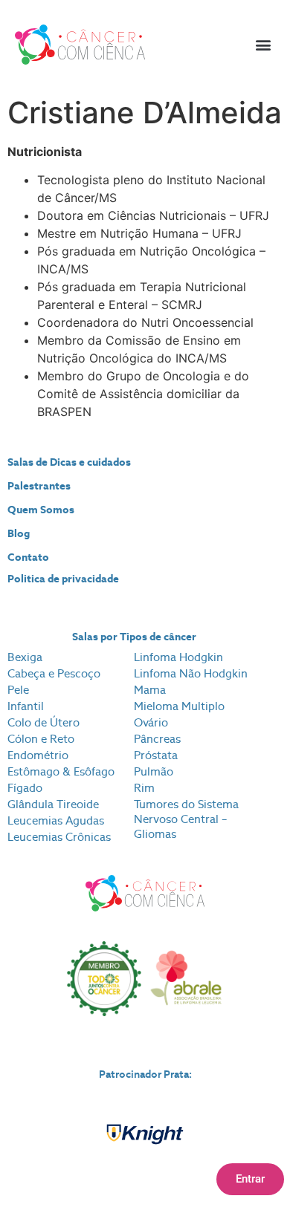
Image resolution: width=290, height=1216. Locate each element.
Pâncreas (157, 739)
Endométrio (37, 755)
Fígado (24, 788)
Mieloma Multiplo (179, 706)
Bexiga (24, 657)
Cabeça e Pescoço (53, 673)
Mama (150, 690)
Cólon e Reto (40, 739)
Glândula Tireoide (53, 804)
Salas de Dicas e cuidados (69, 462)
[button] (263, 45)
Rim (144, 788)
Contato (28, 557)
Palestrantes (39, 485)
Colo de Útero (43, 722)
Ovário (151, 722)
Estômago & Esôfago (61, 771)
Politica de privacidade (63, 578)
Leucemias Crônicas (59, 837)
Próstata (156, 755)
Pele (18, 690)
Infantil (25, 706)
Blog (18, 533)
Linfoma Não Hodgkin (191, 673)
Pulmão (153, 771)
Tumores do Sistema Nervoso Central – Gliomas (186, 819)
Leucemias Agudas (55, 820)
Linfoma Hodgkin (178, 657)
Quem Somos (40, 509)
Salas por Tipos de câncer (134, 636)
